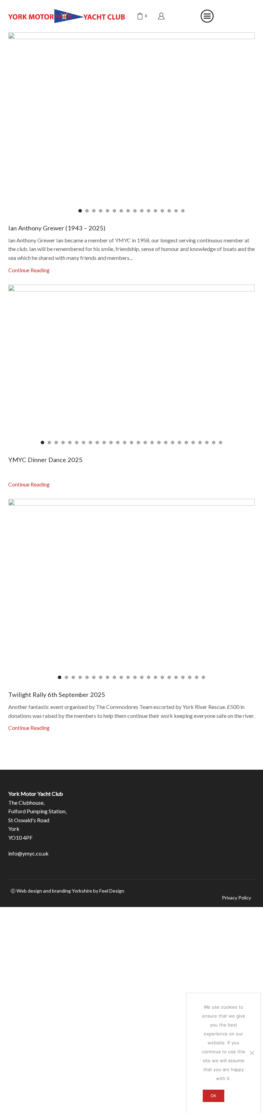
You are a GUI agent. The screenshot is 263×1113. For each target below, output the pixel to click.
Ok (213, 1095)
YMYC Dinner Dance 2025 (45, 459)
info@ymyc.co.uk (28, 853)
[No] (251, 1052)
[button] (80, 211)
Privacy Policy (236, 897)
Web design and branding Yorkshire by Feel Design (70, 891)
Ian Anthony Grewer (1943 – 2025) (56, 228)
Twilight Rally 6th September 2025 (56, 694)
